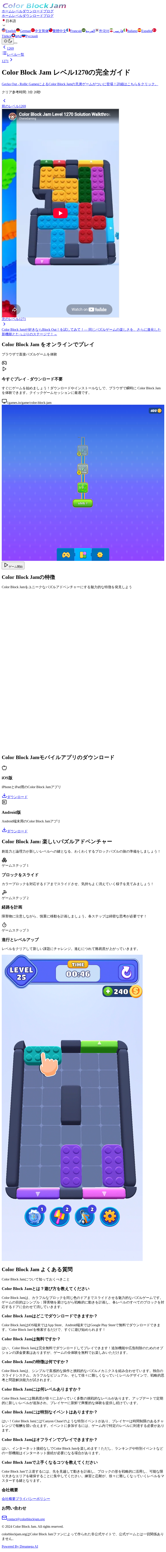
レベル (17, 11)
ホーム (7, 11)
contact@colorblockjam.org (26, 1519)
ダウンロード (32, 11)
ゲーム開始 (16, 566)
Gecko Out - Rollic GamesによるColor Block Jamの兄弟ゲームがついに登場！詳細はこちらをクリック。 (80, 84)
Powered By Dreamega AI (20, 1546)
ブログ (48, 11)
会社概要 (9, 1499)
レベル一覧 (15, 54)
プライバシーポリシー (33, 1499)
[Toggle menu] (15, 43)
